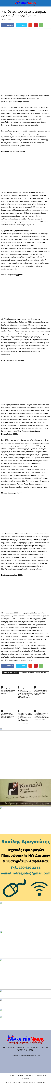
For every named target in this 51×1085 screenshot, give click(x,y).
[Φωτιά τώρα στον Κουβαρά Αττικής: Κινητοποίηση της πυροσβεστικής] (9, 706)
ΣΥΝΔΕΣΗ (20, 1075)
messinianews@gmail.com (30, 1055)
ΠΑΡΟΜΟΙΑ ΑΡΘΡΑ (10, 672)
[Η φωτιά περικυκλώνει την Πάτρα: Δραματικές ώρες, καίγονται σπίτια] (42, 682)
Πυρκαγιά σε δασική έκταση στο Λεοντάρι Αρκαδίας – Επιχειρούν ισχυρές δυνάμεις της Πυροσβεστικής (25, 716)
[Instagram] (28, 1060)
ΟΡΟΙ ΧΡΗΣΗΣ (9, 1075)
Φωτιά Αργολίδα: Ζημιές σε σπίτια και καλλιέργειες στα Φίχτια (8, 691)
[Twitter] (33, 1060)
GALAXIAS (25, 1078)
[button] (47, 3)
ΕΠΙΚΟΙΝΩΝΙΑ (30, 1075)
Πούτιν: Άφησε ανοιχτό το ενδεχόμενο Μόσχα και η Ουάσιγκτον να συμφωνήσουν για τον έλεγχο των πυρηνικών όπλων (25, 693)
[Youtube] (38, 1060)
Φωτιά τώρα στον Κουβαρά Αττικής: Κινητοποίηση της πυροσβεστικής (7, 715)
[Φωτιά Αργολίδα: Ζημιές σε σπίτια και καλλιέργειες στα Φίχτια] (9, 682)
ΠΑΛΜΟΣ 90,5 (41, 1075)
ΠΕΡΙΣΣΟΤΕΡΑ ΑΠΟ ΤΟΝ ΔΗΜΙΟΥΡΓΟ (34, 672)
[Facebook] (13, 1060)
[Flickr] (18, 1060)
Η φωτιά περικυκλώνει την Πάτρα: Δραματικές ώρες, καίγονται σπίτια (40, 692)
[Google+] (23, 1060)
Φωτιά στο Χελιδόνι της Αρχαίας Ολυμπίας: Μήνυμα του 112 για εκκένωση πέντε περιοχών (41, 716)
